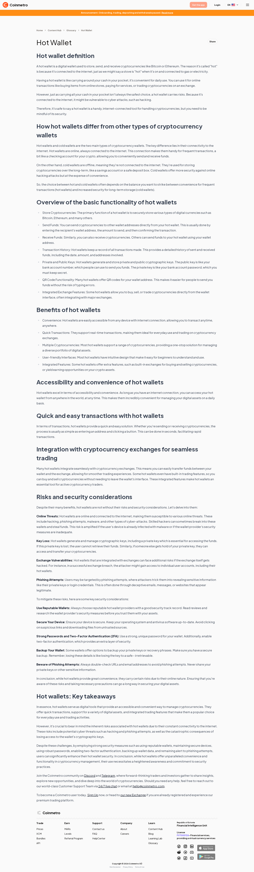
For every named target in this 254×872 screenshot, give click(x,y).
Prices (39, 829)
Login (217, 5)
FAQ (94, 833)
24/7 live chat (107, 786)
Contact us (98, 829)
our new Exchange (133, 795)
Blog (150, 833)
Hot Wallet (86, 30)
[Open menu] (247, 5)
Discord (89, 775)
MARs (67, 829)
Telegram (108, 775)
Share (212, 41)
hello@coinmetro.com (148, 786)
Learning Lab (155, 838)
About (123, 829)
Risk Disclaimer (115, 867)
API (38, 843)
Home (39, 30)
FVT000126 (183, 835)
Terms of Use (139, 867)
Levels (67, 833)
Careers (124, 833)
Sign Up (92, 795)
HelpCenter (98, 838)
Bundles (40, 838)
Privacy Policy (128, 867)
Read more (167, 12)
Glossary (71, 30)
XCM (39, 833)
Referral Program (73, 838)
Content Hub (54, 30)
